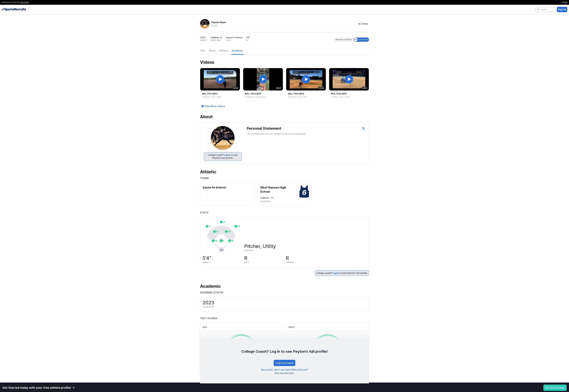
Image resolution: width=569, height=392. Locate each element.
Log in (227, 155)
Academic (237, 50)
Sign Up (562, 9)
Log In (564, 2)
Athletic (223, 50)
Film (203, 50)
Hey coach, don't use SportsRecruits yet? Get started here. (284, 371)
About (212, 50)
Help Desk (24, 2)
